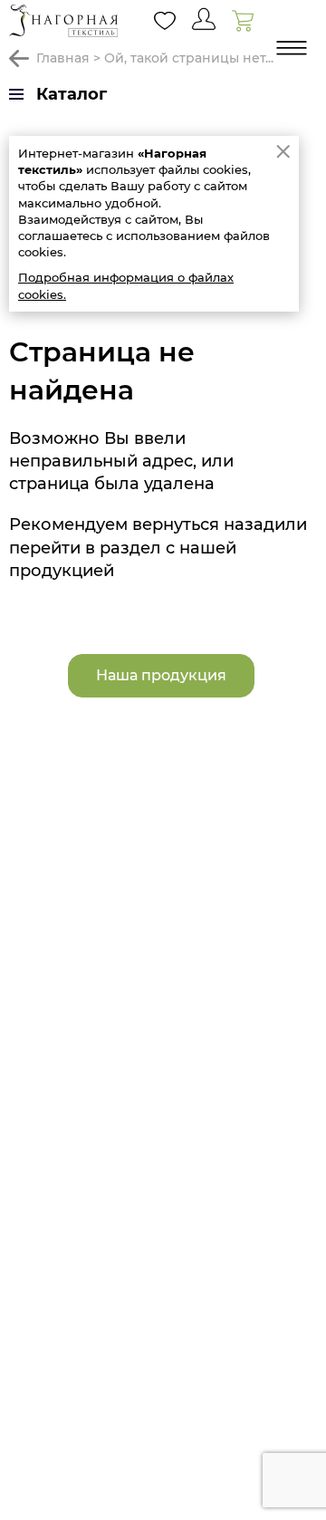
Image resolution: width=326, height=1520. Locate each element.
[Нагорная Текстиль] (63, 20)
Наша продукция (161, 675)
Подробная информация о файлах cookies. (126, 285)
